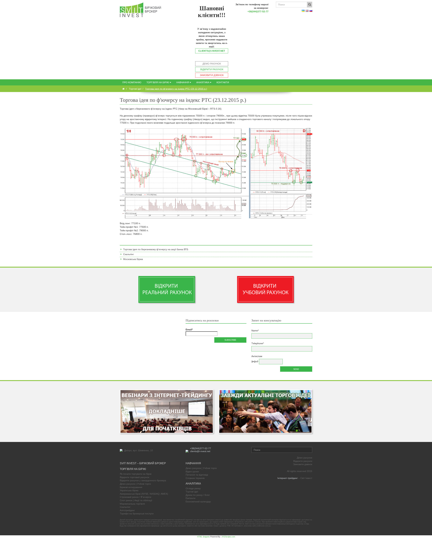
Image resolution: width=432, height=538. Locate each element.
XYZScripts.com (228, 537)
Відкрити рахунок (211, 69)
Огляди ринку (193, 488)
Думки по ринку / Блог (198, 495)
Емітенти (190, 498)
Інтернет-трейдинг (287, 478)
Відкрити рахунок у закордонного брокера (143, 480)
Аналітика (203, 82)
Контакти (223, 82)
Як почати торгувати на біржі (135, 474)
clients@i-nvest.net (211, 50)
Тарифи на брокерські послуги (137, 513)
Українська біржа (129, 490)
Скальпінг (128, 254)
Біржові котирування (131, 487)
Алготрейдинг (127, 510)
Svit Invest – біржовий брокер (143, 463)
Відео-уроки (192, 471)
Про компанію (131, 82)
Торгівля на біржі (158, 82)
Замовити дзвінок (212, 75)
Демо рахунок (211, 63)
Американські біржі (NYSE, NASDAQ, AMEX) (144, 493)
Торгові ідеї (192, 491)
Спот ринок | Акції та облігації (136, 500)
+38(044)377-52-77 (258, 11)
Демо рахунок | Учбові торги (135, 483)
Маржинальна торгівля (132, 503)
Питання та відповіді (197, 474)
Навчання (183, 82)
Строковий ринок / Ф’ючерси (135, 497)
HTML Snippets (203, 537)
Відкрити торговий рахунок (134, 477)
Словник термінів (195, 478)
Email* (189, 329)
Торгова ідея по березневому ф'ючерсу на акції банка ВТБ (155, 249)
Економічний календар (198, 501)
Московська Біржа (133, 259)
